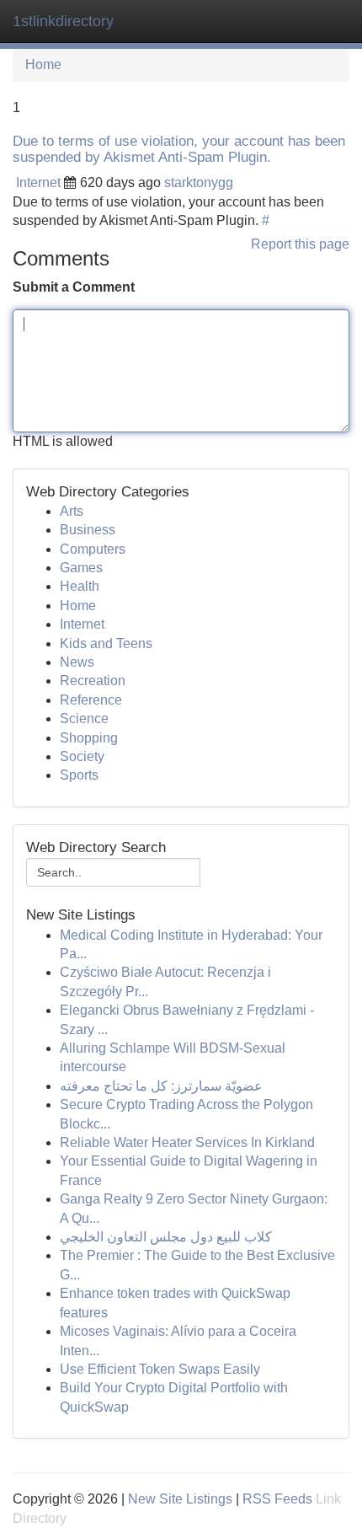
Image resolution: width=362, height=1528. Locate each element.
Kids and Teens (106, 643)
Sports (79, 775)
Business (87, 530)
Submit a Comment (74, 287)
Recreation (92, 680)
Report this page (300, 244)
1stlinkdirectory (63, 21)
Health (79, 586)
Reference (91, 700)
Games (81, 567)
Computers (92, 549)
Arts (71, 511)
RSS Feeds (277, 1499)
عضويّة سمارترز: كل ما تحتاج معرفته (161, 1086)
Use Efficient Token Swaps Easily (160, 1369)
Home (43, 64)
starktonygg (198, 182)
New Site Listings (180, 1499)
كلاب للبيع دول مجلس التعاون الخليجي (166, 1237)
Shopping (89, 738)
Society (82, 756)
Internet (38, 182)
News (77, 662)
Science (84, 718)
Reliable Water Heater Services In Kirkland (187, 1142)
